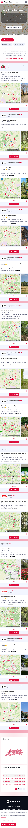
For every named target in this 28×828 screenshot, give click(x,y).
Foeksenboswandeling (7, 691)
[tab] (13, 200)
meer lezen (19, 80)
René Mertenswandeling (8, 644)
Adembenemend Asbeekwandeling (11, 263)
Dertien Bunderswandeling (8, 215)
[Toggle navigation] (26, 2)
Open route (13, 109)
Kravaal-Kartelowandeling (8, 120)
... (24, 789)
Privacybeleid (21, 809)
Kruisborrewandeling (7, 311)
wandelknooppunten (21, 776)
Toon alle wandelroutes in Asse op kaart (14, 58)
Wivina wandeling (6, 549)
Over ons (10, 806)
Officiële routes (8, 40)
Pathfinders (7, 44)
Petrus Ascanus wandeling (8, 406)
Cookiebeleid (3, 817)
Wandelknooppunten (13, 27)
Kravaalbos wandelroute (8, 596)
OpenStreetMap (16, 34)
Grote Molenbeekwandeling (9, 358)
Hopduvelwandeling (6, 168)
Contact (17, 806)
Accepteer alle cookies (9, 824)
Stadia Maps (10, 34)
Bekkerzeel (8, 781)
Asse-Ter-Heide (9, 778)
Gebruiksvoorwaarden (9, 809)
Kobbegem (8, 784)
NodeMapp (26, 34)
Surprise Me (20, 44)
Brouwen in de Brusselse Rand (9, 72)
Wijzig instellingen (6, 821)
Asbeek (7, 776)
